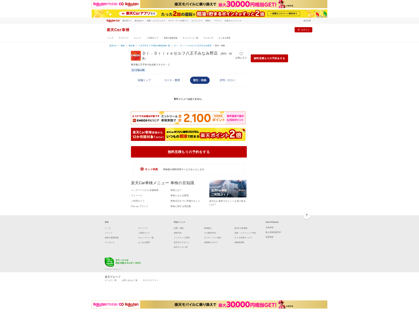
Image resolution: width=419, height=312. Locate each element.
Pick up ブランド (139, 206)
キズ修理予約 (210, 233)
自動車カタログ (211, 242)
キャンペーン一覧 (190, 38)
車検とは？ (176, 190)
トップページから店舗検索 (144, 190)
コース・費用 (172, 80)
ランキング (208, 38)
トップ (110, 38)
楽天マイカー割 (181, 247)
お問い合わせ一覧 (129, 280)
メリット (137, 38)
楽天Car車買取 (240, 228)
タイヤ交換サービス (243, 237)
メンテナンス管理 (182, 237)
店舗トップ (144, 80)
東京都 (132, 45)
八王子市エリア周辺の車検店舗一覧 (154, 45)
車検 (123, 45)
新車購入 (208, 228)
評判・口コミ (228, 80)
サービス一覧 (111, 280)
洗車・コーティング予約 (245, 233)
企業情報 (269, 227)
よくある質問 (224, 38)
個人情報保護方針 (273, 232)
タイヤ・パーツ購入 (213, 237)
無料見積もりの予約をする (269, 58)
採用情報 (269, 237)
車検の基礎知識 (170, 38)
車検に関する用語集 (180, 206)
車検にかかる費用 (179, 195)
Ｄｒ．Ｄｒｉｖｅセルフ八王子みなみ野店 (192, 45)
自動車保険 (239, 242)
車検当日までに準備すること (185, 201)
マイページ (123, 38)
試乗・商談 (179, 228)
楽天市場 (307, 20)
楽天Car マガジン (181, 242)
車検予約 (178, 233)
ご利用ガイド (152, 38)
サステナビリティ (150, 280)
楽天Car (113, 45)
